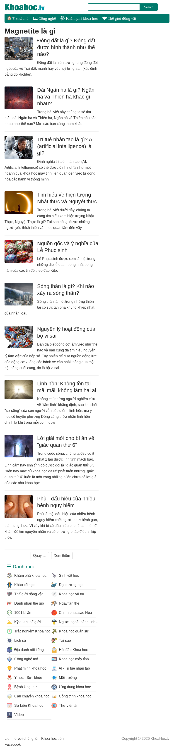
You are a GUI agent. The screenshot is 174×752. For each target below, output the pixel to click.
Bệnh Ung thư (25, 687)
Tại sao (64, 640)
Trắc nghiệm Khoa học (32, 631)
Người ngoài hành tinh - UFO (77, 622)
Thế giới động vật (121, 18)
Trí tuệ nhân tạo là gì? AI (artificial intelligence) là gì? (65, 146)
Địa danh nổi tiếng (28, 650)
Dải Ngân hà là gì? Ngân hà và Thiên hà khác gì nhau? (65, 96)
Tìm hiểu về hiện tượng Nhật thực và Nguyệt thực (67, 198)
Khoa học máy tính (73, 659)
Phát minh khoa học (29, 668)
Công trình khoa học (74, 696)
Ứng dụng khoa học (74, 687)
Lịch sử (19, 640)
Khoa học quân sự (73, 631)
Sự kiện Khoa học (28, 705)
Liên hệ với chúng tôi (21, 738)
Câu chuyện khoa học (31, 696)
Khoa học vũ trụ (71, 594)
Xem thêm (62, 555)
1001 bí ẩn (22, 613)
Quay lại (39, 555)
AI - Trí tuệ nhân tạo (74, 668)
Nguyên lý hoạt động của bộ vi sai (66, 332)
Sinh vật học (68, 575)
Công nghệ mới (26, 659)
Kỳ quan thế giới (27, 622)
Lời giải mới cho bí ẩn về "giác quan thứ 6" (65, 441)
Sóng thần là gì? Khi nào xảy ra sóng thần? (65, 289)
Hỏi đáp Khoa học (73, 650)
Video (18, 715)
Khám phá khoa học (81, 18)
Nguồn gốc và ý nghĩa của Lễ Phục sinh (67, 246)
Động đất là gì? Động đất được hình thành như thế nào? (66, 47)
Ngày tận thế (68, 603)
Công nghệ (47, 18)
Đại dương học (70, 585)
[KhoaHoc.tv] (29, 7)
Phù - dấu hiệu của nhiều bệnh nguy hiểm (66, 502)
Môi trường (67, 678)
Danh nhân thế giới (29, 603)
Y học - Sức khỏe (27, 678)
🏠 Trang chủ (18, 18)
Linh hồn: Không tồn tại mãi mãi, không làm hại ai (66, 387)
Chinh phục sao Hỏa (75, 613)
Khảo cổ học (23, 585)
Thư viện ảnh (69, 705)
